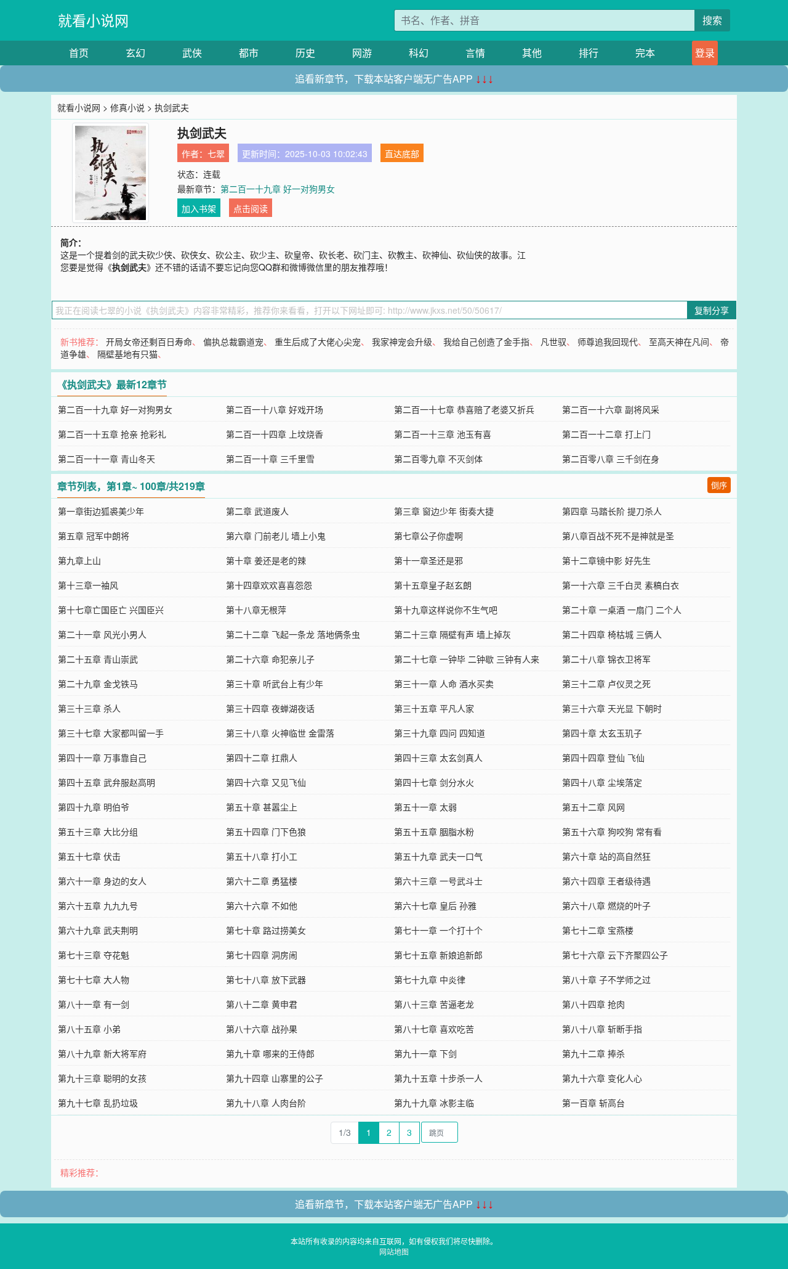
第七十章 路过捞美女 (266, 930)
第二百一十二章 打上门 (606, 434)
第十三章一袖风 (88, 585)
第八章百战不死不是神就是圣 (618, 535)
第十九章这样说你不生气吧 (445, 609)
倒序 (719, 485)
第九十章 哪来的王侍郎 (270, 1053)
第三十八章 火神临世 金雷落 (280, 733)
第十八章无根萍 (256, 609)
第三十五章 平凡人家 (434, 708)
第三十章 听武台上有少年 (274, 683)
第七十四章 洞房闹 (261, 955)
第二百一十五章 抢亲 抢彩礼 (112, 434)
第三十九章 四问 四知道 (439, 733)
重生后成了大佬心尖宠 (318, 341)
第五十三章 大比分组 (98, 831)
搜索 (712, 20)
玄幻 (135, 53)
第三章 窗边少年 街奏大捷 (444, 511)
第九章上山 (79, 560)
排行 (588, 53)
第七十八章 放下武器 (266, 979)
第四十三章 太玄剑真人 (438, 757)
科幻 (418, 53)
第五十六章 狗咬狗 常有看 (612, 831)
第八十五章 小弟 (89, 1028)
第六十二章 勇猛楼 (261, 881)
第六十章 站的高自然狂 (606, 856)
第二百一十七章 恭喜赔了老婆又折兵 (464, 409)
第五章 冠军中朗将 (93, 535)
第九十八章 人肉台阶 (266, 1102)
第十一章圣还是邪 (428, 560)
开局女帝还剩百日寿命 (149, 341)
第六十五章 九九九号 (98, 905)
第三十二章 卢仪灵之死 (606, 683)
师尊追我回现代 (607, 341)
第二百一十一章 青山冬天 (106, 458)
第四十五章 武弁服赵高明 (106, 782)
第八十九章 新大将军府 (102, 1053)
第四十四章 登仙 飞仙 (603, 757)
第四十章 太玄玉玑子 (602, 733)
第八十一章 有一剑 (93, 1004)
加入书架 (199, 208)
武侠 (192, 53)
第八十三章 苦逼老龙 (434, 1004)
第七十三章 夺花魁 (93, 955)
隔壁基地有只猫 (127, 354)
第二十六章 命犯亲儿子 (270, 659)
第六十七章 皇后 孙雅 (435, 905)
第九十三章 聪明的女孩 (102, 1078)
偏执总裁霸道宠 (233, 341)
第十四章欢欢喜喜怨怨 (269, 585)
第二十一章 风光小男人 (102, 634)
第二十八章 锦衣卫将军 (606, 659)
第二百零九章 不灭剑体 (438, 458)
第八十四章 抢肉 (593, 1004)
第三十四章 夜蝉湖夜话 (270, 708)
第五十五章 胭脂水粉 (434, 831)
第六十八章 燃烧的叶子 (606, 905)
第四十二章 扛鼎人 (261, 757)
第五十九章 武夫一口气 (438, 856)
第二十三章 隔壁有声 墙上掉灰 (452, 634)
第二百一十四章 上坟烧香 (274, 434)
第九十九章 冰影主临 (434, 1102)
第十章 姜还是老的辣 (266, 560)
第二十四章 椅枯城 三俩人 (612, 634)
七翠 (216, 153)
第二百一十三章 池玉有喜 (442, 434)
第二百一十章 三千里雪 (270, 458)
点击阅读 (250, 208)
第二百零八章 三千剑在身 (610, 458)
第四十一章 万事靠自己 (102, 757)
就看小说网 (93, 20)
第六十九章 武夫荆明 (98, 930)
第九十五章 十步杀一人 (438, 1078)
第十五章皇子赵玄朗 (433, 585)
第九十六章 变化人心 (602, 1078)
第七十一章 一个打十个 (438, 930)
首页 (79, 53)
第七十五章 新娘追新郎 (438, 955)
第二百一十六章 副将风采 (610, 409)
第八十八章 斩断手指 (602, 1028)
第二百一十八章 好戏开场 (274, 409)
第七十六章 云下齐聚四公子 (615, 955)
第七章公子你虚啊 (428, 535)
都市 (249, 53)
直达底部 (402, 153)
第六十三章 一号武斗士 (438, 881)
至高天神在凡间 (679, 341)
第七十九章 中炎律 (429, 979)
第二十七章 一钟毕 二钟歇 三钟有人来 (466, 659)
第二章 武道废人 (257, 511)
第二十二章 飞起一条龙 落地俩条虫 (293, 634)
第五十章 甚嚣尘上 (261, 807)
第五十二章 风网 (593, 807)
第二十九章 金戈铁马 (98, 683)
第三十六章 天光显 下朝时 (612, 708)
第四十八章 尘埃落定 (602, 782)
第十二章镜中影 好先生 (606, 560)
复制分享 (711, 310)
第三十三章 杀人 (89, 708)
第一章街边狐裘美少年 (101, 511)
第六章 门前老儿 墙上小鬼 (276, 535)
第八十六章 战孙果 (261, 1028)
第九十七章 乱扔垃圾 (98, 1102)
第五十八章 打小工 (261, 856)
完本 (645, 53)
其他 (532, 53)
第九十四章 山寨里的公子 (274, 1078)
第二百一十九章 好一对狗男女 (277, 188)
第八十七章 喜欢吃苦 (434, 1028)
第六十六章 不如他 (261, 905)
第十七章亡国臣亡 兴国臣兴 (111, 609)
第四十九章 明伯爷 (93, 807)
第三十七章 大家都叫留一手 (111, 733)
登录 (705, 53)
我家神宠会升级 (402, 341)
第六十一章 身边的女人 (102, 881)
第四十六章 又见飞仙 (266, 782)
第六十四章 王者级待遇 (606, 881)
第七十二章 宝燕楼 (597, 930)
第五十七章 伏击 (89, 856)
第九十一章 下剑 (425, 1053)
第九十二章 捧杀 (593, 1053)
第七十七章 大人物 (93, 979)
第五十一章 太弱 (425, 807)
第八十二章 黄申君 (261, 1004)
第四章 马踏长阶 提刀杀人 (612, 511)
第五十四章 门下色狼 (266, 831)
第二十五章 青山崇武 (98, 659)
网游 (362, 53)
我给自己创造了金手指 (486, 341)
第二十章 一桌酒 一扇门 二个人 (621, 609)
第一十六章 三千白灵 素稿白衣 (620, 585)
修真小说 (127, 107)
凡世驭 (553, 341)
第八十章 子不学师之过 (606, 979)
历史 (305, 53)
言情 (475, 53)
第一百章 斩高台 (593, 1102)
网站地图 (394, 1251)
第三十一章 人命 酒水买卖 (444, 683)
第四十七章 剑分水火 (434, 782)
